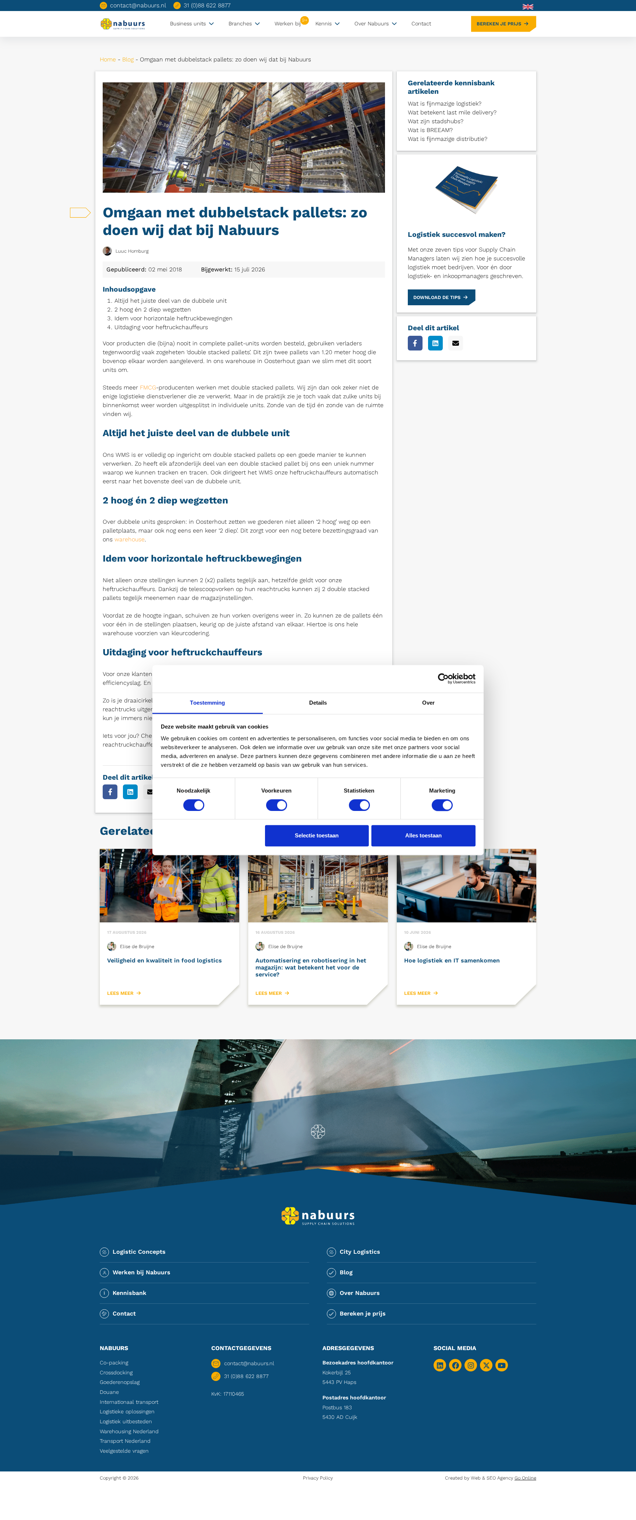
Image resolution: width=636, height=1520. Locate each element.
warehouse (129, 539)
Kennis (323, 23)
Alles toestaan (423, 836)
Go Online (525, 1478)
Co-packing (114, 1363)
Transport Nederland (125, 1441)
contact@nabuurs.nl (138, 5)
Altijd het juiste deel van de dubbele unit (170, 300)
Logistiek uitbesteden (126, 1421)
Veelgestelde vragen (124, 1451)
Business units (188, 23)
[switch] (276, 805)
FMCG (148, 387)
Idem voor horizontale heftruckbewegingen (173, 318)
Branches (240, 23)
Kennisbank (129, 1292)
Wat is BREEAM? (430, 130)
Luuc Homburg (132, 251)
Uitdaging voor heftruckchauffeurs (161, 327)
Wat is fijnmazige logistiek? (444, 103)
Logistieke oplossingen (127, 1411)
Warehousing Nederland (129, 1431)
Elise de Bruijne (137, 946)
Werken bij (288, 23)
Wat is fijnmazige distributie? (447, 138)
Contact (421, 23)
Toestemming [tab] (207, 703)
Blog (128, 59)
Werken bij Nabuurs (141, 1272)
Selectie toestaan (317, 836)
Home (108, 59)
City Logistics (360, 1251)
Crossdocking (116, 1372)
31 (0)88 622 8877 (207, 5)
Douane (109, 1392)
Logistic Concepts (139, 1251)
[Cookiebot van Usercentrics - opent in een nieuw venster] (443, 678)
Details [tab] (318, 703)
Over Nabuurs (371, 23)
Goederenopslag (119, 1382)
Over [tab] (428, 703)
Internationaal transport (129, 1402)
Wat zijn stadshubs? (435, 121)
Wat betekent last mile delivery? (452, 112)
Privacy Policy (318, 1478)
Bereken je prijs (499, 23)
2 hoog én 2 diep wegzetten (152, 309)
